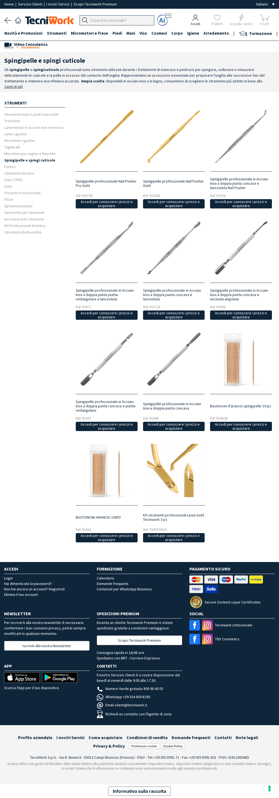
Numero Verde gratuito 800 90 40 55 (134, 688)
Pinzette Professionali (22, 192)
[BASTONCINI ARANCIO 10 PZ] (241, 359)
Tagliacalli (12, 147)
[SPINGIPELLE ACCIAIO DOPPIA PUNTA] (173, 247)
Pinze (8, 199)
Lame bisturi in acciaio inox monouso (33, 127)
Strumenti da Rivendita (22, 232)
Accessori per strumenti (24, 219)
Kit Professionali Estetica (24, 225)
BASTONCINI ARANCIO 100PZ (98, 517)
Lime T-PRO (13, 179)
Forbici (10, 166)
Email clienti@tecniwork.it (126, 705)
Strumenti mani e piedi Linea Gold (31, 114)
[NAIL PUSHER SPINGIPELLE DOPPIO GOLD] (173, 136)
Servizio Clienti (30, 4)
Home (9, 4)
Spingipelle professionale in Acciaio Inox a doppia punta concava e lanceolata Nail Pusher (239, 183)
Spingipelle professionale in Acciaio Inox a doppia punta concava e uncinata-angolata (239, 294)
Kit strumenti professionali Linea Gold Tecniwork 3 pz (173, 517)
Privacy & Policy (109, 746)
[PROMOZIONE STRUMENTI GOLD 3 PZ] (173, 470)
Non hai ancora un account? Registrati (34, 589)
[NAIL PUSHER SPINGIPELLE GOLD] (106, 136)
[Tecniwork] (18, 19)
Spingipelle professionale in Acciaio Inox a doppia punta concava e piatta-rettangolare (106, 406)
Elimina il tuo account (21, 594)
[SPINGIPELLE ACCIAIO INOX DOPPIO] (106, 247)
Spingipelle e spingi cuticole (29, 160)
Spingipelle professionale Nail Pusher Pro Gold (106, 183)
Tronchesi (12, 120)
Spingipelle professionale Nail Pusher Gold (173, 183)
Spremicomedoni (18, 206)
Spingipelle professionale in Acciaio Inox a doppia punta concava (172, 406)
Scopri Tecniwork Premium (95, 4)
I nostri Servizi (58, 4)
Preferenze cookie (144, 746)
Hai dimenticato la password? (28, 583)
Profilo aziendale (35, 737)
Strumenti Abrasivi (19, 173)
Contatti (223, 737)
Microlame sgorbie (19, 140)
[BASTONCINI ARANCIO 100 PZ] (106, 470)
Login (8, 578)
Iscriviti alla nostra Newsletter (47, 645)
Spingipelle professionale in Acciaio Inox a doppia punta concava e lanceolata (172, 294)
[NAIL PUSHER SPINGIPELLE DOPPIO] (241, 136)
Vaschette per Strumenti (24, 212)
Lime (8, 186)
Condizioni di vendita (147, 737)
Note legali (247, 737)
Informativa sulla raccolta (139, 791)
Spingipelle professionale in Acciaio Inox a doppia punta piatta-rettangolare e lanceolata (105, 294)
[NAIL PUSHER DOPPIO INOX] (241, 247)
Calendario (105, 578)
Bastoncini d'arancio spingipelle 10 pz (240, 406)
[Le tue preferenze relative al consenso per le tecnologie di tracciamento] (269, 788)
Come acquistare (105, 737)
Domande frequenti (112, 583)
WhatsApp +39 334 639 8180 (127, 696)
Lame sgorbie (15, 133)
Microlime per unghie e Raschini (30, 153)
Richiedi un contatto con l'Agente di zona (138, 714)
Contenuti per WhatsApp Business (124, 589)
